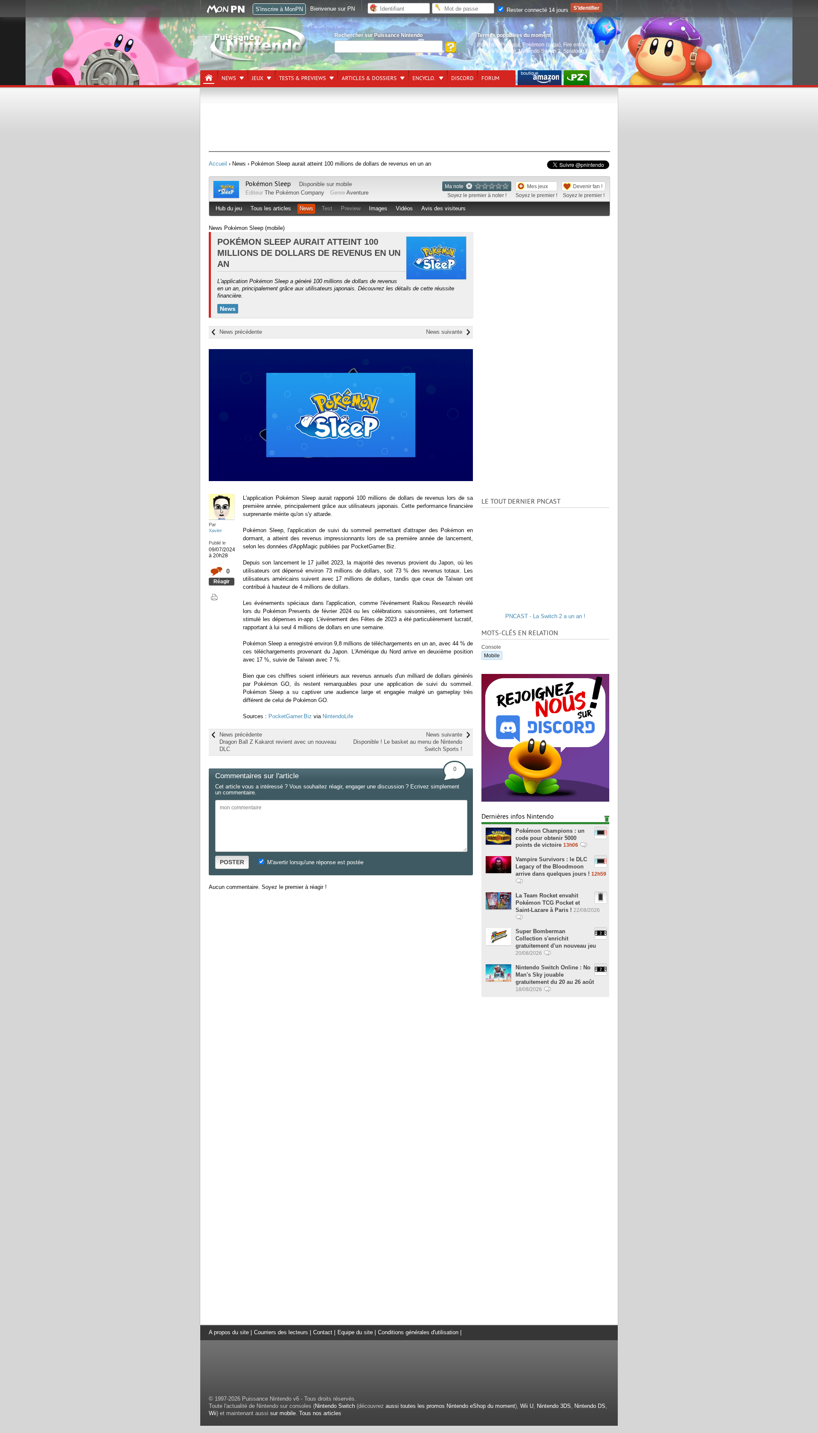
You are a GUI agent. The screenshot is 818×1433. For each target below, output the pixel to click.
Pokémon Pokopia (498, 44)
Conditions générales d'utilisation (418, 1332)
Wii (212, 1413)
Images (378, 208)
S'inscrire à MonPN (279, 9)
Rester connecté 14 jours (536, 10)
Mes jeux (537, 186)
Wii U (526, 1406)
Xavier (215, 530)
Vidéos (404, 208)
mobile (344, 184)
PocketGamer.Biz (290, 716)
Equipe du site (355, 1332)
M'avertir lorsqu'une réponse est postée (314, 862)
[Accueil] (208, 78)
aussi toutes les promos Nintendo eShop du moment (450, 1406)
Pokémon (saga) (541, 44)
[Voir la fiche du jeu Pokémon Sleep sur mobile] (226, 196)
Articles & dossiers (369, 78)
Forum (490, 78)
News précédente (240, 332)
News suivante (444, 332)
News (229, 78)
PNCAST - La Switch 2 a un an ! (545, 616)
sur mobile (283, 1413)
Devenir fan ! (587, 186)
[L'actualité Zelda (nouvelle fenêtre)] (577, 77)
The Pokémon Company (294, 192)
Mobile (492, 655)
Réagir (221, 581)
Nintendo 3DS (554, 1406)
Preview (350, 208)
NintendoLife (338, 716)
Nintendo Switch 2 (539, 51)
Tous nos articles (320, 1413)
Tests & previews (302, 78)
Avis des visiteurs (443, 208)
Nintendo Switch (335, 1406)
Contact (322, 1332)
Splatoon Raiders (583, 51)
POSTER (232, 862)
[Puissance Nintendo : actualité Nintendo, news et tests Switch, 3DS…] (258, 60)
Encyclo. (423, 78)
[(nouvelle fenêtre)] (540, 77)
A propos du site (229, 1332)
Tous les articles (271, 208)
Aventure (357, 192)
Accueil (218, 163)
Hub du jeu (229, 208)
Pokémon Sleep (268, 184)
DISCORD (462, 78)
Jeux (257, 78)
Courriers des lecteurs (281, 1332)
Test (327, 208)
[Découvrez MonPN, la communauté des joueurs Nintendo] (230, 12)
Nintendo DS (589, 1406)
